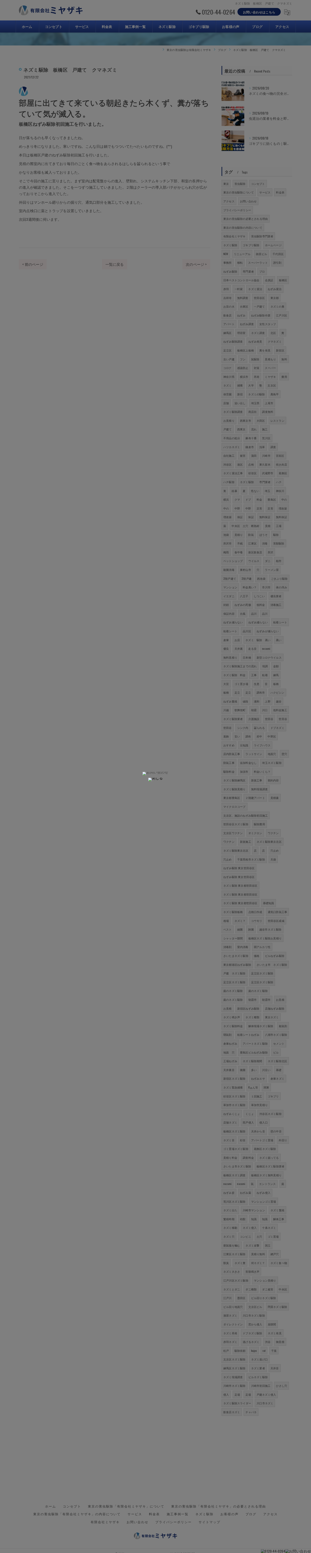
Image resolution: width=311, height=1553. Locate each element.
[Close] (155, 779)
